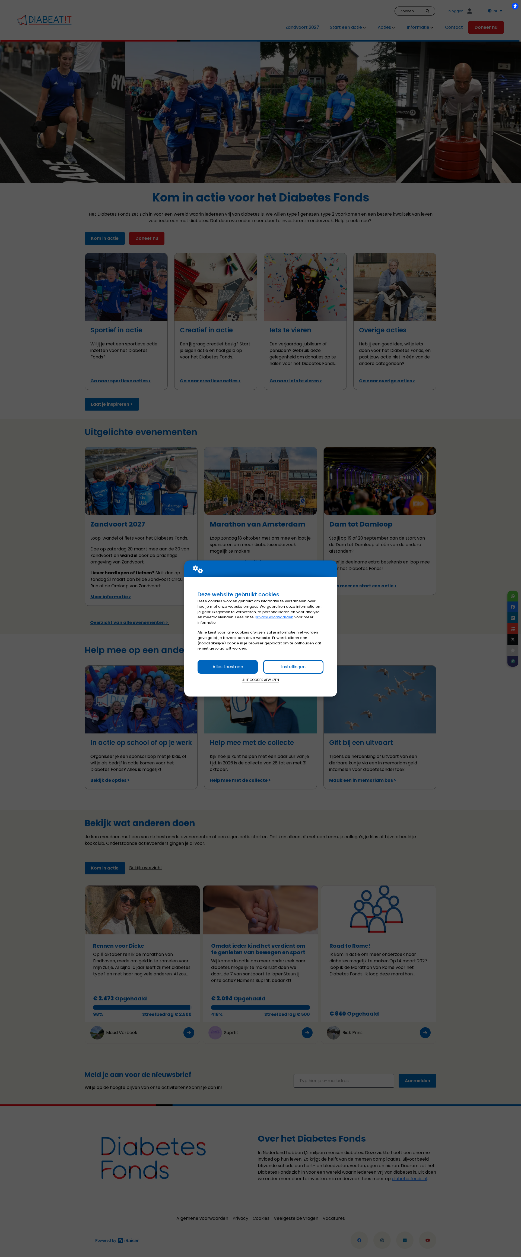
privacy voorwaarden (274, 617)
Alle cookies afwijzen (260, 680)
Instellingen (293, 667)
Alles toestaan (227, 667)
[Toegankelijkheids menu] (515, 6)
